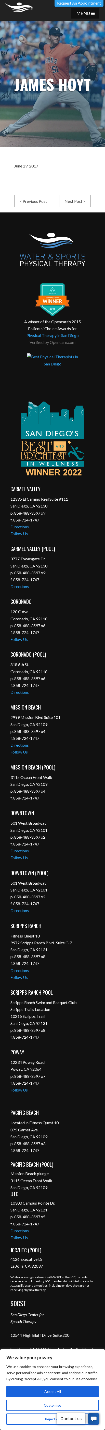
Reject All (52, 1419)
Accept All (52, 1391)
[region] (52, 1389)
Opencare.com (62, 342)
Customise (52, 1405)
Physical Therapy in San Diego (53, 335)
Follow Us (19, 533)
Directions (19, 526)
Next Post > (74, 201)
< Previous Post (33, 201)
